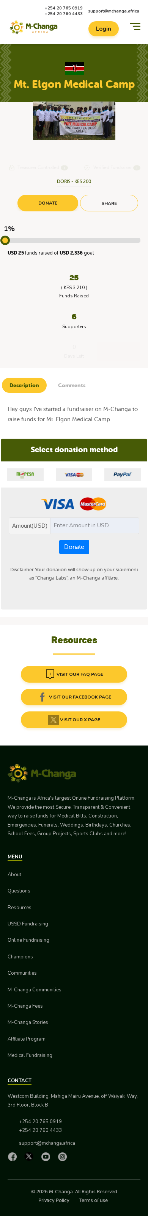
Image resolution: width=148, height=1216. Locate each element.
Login (103, 29)
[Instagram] (64, 1156)
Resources (19, 907)
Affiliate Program (27, 1039)
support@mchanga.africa (113, 11)
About (14, 874)
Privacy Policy (53, 1200)
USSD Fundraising (28, 924)
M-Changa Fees (25, 1006)
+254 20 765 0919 (64, 8)
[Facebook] (14, 1156)
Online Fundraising (28, 940)
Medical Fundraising (30, 1055)
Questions (19, 891)
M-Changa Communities (34, 989)
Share (109, 203)
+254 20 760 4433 (64, 14)
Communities (22, 973)
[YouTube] (47, 1156)
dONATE (47, 203)
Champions (20, 956)
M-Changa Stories (28, 1022)
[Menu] (135, 26)
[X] (30, 1156)
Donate (74, 547)
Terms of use (93, 1200)
